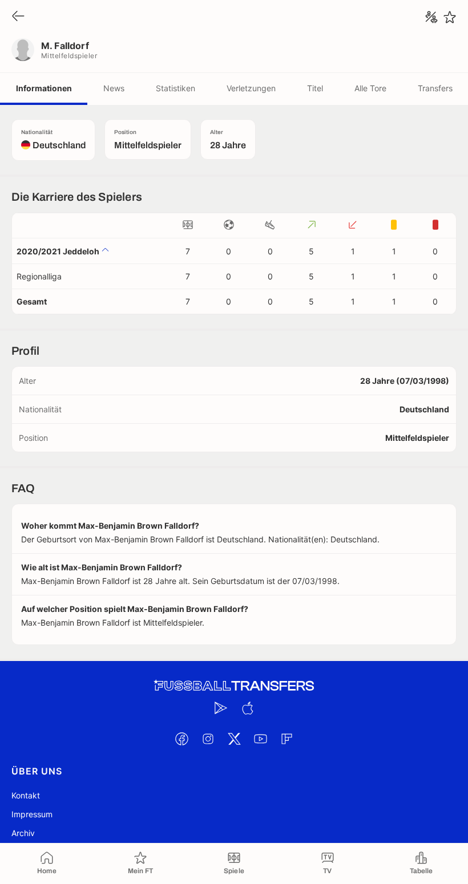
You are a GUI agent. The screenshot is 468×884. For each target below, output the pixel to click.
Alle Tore (370, 88)
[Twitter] (234, 738)
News (113, 88)
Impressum (32, 814)
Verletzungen (251, 88)
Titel (315, 88)
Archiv (23, 833)
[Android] (220, 707)
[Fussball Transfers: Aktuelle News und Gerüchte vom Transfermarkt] (234, 685)
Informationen (44, 88)
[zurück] (18, 17)
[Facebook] (181, 738)
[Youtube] (260, 738)
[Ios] (247, 707)
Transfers (435, 88)
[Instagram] (207, 738)
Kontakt (25, 795)
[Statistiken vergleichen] (431, 17)
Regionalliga (39, 276)
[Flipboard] (286, 738)
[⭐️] (450, 17)
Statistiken (175, 88)
